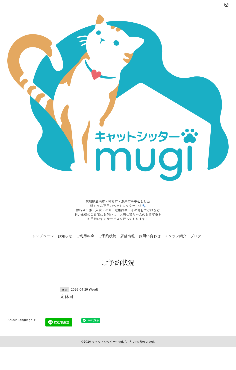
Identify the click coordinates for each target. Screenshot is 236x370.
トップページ (43, 235)
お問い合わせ (150, 235)
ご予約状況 (107, 235)
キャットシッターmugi (107, 341)
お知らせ (65, 235)
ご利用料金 (85, 235)
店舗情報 (127, 235)
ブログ (195, 235)
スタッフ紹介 (176, 235)
